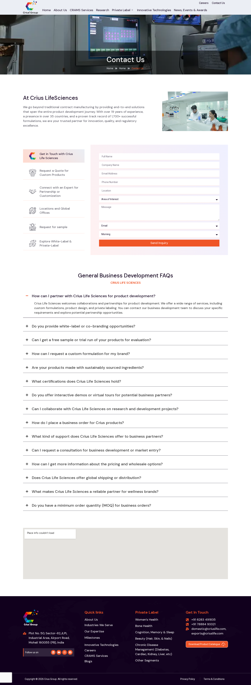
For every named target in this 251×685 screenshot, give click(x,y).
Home (46, 10)
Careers (203, 3)
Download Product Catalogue (204, 644)
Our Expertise (94, 631)
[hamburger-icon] (216, 8)
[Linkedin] (53, 652)
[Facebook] (70, 652)
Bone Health (143, 626)
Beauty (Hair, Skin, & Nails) (153, 638)
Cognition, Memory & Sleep (154, 632)
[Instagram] (64, 652)
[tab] (54, 156)
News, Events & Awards (190, 10)
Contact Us (218, 3)
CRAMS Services (81, 10)
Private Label (121, 10)
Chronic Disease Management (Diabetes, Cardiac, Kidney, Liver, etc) (153, 649)
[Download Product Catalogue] (223, 644)
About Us (60, 10)
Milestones (92, 638)
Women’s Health (146, 620)
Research (102, 10)
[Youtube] (59, 652)
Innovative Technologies (154, 10)
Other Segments (147, 660)
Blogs (88, 661)
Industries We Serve (99, 625)
